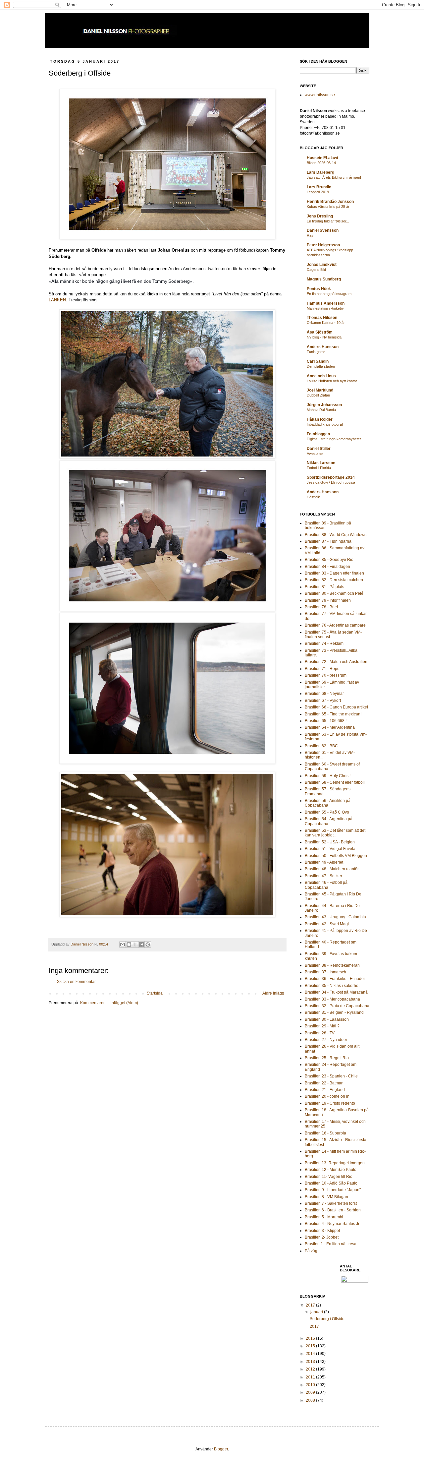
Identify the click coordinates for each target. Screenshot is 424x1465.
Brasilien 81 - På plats (324, 586)
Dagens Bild (316, 270)
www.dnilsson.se (320, 94)
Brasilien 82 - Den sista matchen (334, 580)
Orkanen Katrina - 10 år (326, 323)
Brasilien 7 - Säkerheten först (331, 1203)
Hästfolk (313, 497)
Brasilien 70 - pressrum (325, 675)
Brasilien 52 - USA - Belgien (330, 842)
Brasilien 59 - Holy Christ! (327, 775)
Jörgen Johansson (324, 404)
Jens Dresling (320, 216)
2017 (311, 1305)
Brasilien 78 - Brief (321, 607)
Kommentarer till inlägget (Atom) (109, 1003)
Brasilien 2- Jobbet (322, 1237)
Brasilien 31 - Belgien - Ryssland (334, 1012)
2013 (311, 1361)
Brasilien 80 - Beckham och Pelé (334, 593)
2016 (311, 1338)
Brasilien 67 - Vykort (323, 700)
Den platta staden (321, 366)
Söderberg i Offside (327, 1318)
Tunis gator (316, 352)
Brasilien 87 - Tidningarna (328, 541)
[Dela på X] (135, 944)
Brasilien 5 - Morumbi (324, 1217)
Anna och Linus (321, 376)
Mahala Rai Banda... (323, 410)
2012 (311, 1369)
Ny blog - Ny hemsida (324, 337)
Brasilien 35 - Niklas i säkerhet (332, 985)
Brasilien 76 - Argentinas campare (335, 625)
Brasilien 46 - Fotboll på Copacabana (326, 884)
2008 (311, 1400)
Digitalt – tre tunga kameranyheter (334, 439)
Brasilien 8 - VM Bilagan (326, 1196)
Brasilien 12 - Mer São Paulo (330, 1169)
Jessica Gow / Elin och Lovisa (331, 482)
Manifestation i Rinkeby (325, 308)
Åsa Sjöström (320, 332)
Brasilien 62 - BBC (321, 746)
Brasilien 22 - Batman (324, 1083)
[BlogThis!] (129, 944)
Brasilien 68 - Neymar (324, 693)
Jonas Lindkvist (322, 264)
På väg (311, 1251)
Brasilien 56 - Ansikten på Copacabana (327, 803)
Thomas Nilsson (322, 317)
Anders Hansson (323, 346)
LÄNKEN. (58, 299)
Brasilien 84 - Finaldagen (327, 566)
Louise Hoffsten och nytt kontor (332, 381)
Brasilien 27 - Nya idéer (326, 1039)
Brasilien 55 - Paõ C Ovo (327, 812)
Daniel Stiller (319, 448)
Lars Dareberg (320, 172)
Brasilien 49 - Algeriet (324, 862)
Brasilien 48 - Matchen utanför (332, 869)
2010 (311, 1384)
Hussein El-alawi (322, 157)
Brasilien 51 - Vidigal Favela (330, 848)
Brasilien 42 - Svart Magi (327, 924)
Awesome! (315, 454)
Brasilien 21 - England (325, 1089)
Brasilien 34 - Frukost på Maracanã (336, 992)
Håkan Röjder (320, 419)
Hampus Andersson (325, 303)
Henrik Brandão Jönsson (330, 201)
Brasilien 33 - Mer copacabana (332, 999)
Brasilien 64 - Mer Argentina (330, 727)
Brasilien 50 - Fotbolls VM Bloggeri (336, 855)
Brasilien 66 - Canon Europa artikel (336, 707)
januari (317, 1312)
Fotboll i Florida (319, 468)
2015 (311, 1346)
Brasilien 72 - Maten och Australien (336, 661)
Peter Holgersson (323, 245)
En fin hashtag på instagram (329, 294)
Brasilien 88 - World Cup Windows (335, 534)
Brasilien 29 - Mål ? (322, 1026)
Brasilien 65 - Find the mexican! (333, 714)
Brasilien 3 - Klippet (322, 1230)
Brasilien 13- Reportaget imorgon (335, 1163)
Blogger (221, 1449)
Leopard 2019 (318, 192)
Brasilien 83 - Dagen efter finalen (334, 573)
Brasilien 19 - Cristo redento (330, 1103)
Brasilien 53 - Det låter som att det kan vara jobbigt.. (335, 832)
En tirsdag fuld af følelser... (328, 221)
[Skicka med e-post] (122, 944)
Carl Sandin (318, 361)
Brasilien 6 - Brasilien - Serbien (333, 1210)
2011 (311, 1377)
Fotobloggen (318, 434)
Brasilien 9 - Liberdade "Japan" (333, 1190)
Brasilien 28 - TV (320, 1033)
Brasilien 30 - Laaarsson (327, 1019)
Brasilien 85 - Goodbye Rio (329, 559)
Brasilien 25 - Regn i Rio (327, 1058)
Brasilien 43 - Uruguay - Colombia (335, 917)
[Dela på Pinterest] (147, 944)
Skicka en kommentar (76, 981)
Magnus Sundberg (324, 279)
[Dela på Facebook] (141, 944)
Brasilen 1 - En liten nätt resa (330, 1244)
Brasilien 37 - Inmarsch (325, 972)
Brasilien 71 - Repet (323, 668)
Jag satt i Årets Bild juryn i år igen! (334, 177)
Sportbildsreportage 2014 (331, 477)
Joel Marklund (320, 390)
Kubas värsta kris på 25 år (328, 207)
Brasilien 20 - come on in (327, 1096)
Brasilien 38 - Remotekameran (332, 965)
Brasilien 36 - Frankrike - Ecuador (335, 978)
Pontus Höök (319, 288)
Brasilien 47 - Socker (323, 876)
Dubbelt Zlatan (318, 395)
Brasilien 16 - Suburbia (325, 1133)
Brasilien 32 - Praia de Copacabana (337, 1006)
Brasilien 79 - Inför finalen (328, 600)
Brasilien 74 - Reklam (324, 643)
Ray (310, 235)
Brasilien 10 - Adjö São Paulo (331, 1183)
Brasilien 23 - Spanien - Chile (331, 1076)
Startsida (155, 993)
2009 (311, 1392)
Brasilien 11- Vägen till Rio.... (330, 1176)
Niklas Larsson (321, 462)
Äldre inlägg (273, 993)
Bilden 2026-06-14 (321, 163)
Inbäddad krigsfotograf (325, 424)
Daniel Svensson (323, 230)
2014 (311, 1353)
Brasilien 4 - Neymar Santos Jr (332, 1223)
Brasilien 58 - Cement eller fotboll (335, 782)
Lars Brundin (319, 187)
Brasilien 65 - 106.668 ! (325, 720)
